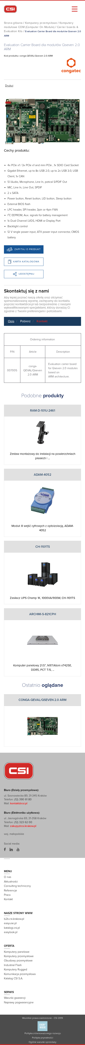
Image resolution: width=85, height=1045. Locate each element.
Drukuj (9, 85)
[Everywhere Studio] (42, 1026)
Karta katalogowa (26, 261)
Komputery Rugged (15, 969)
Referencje (10, 890)
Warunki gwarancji (15, 998)
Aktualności (11, 881)
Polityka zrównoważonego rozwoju (43, 1033)
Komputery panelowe (16, 952)
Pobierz (25, 321)
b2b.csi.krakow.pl (14, 919)
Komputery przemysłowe (41, 23)
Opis (11, 321)
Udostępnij (26, 273)
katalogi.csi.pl (12, 928)
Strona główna (13, 23)
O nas (7, 877)
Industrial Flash (13, 965)
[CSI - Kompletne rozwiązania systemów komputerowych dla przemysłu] (19, 771)
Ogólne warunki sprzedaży (42, 1042)
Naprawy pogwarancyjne (19, 1002)
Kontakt (42, 321)
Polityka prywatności (42, 1037)
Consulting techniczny (17, 886)
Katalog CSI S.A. (13, 978)
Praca (7, 895)
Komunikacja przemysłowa (20, 974)
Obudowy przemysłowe (18, 960)
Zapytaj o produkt (27, 249)
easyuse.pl (10, 923)
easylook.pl (10, 932)
